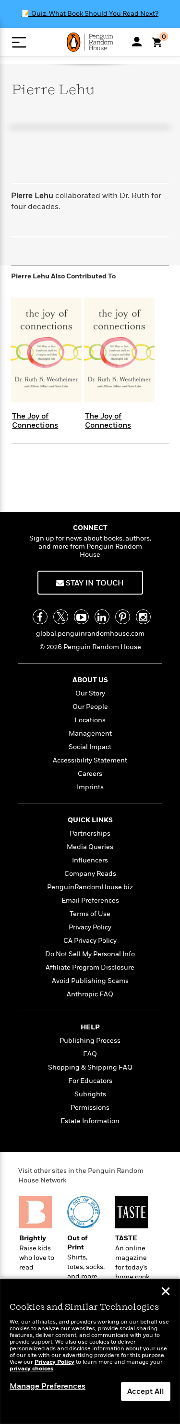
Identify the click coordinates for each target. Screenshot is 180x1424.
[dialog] (90, 1351)
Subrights (90, 1094)
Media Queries (90, 846)
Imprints (90, 787)
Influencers (90, 860)
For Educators (90, 1080)
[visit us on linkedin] (102, 616)
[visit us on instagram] (143, 616)
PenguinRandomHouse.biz (90, 887)
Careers (90, 773)
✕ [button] (165, 1292)
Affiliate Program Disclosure (90, 967)
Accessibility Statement (90, 760)
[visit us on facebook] (40, 616)
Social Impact (90, 746)
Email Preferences (90, 900)
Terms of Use (90, 913)
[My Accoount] (136, 41)
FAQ (90, 1054)
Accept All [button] (145, 1391)
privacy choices (31, 1369)
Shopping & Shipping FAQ (90, 1067)
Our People (90, 706)
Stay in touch (94, 583)
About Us (90, 679)
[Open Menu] (19, 42)
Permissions (90, 1107)
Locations (90, 720)
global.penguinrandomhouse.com (90, 633)
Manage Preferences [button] (47, 1386)
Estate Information (90, 1121)
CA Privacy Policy (90, 940)
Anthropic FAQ (90, 994)
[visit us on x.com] (60, 616)
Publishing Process (90, 1040)
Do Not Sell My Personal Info (90, 954)
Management (90, 733)
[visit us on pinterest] (122, 616)
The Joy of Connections (35, 421)
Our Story (90, 693)
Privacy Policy (90, 927)
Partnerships (90, 833)
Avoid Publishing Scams (90, 980)
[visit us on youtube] (81, 616)
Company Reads (90, 873)
